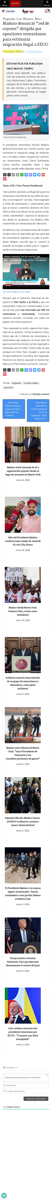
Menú (4, 5)
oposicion (8, 387)
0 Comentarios (33, 51)
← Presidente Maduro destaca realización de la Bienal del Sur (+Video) (13, 409)
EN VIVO (15, 3)
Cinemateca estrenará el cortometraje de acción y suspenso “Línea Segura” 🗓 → (39, 410)
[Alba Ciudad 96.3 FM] (26, 11)
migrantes (16, 383)
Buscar (47, 5)
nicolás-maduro (31, 383)
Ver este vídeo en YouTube (16, 291)
